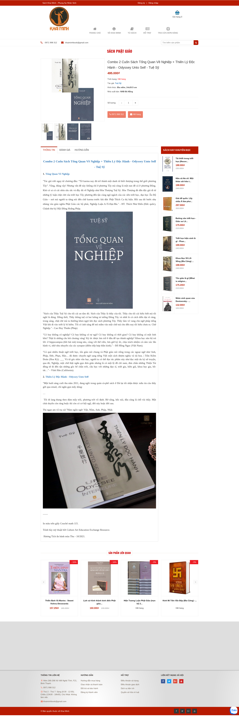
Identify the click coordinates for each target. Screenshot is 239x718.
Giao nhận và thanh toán (91, 684)
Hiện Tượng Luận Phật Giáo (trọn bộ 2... (99, 602)
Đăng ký (141, 3)
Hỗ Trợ (147, 33)
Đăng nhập (153, 3)
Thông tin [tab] (49, 150)
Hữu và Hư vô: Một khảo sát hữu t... (184, 179)
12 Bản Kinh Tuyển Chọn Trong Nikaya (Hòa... (179, 602)
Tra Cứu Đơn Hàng (168, 33)
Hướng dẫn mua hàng (90, 680)
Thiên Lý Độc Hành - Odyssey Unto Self (67, 376)
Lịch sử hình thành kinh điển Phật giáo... (59, 602)
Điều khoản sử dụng (130, 680)
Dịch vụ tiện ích (127, 688)
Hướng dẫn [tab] (82, 150)
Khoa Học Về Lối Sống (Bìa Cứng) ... (185, 259)
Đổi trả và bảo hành (89, 688)
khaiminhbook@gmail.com (76, 42)
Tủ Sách (132, 33)
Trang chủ (95, 33)
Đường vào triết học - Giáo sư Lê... (186, 219)
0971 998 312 (117, 114)
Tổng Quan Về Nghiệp (58, 173)
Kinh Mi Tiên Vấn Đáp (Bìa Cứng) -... (140, 600)
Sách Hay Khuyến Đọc (177, 150)
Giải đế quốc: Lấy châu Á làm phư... (184, 199)
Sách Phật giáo (119, 51)
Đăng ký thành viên (89, 692)
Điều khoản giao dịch (130, 684)
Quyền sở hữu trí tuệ (130, 692)
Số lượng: (111, 103)
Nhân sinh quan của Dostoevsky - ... (185, 299)
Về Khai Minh (114, 33)
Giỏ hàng (177, 17)
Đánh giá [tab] (64, 150)
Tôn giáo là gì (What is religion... (185, 279)
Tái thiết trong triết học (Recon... (184, 160)
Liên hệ (179, 608)
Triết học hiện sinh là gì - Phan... (186, 239)
